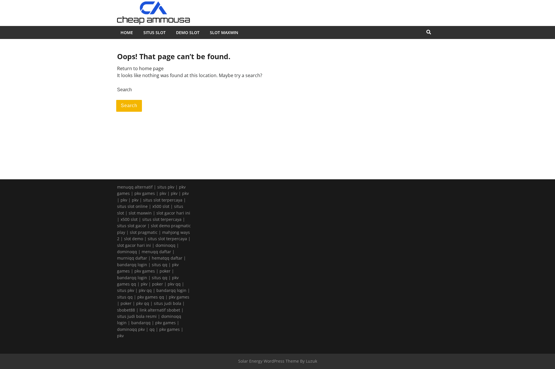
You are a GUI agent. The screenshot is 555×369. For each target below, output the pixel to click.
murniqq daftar (132, 258)
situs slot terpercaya (162, 200)
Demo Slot (187, 32)
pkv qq (174, 284)
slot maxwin (140, 213)
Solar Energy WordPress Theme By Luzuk (277, 361)
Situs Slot (154, 32)
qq (152, 329)
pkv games (144, 193)
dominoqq (165, 245)
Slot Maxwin (224, 32)
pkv (163, 193)
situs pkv (165, 187)
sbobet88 (126, 310)
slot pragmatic (144, 232)
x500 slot (160, 206)
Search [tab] (129, 105)
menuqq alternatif (135, 187)
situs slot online (132, 206)
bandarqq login (132, 264)
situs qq (159, 264)
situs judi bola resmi (137, 316)
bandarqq (141, 322)
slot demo (133, 238)
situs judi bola (167, 303)
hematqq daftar (167, 258)
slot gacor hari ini (173, 213)
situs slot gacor (131, 225)
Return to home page (140, 68)
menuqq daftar (156, 251)
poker (165, 271)
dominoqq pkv (131, 329)
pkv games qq (150, 297)
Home (127, 32)
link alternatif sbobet (160, 310)
